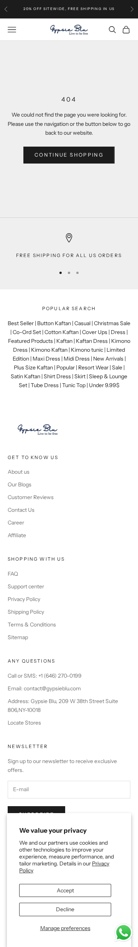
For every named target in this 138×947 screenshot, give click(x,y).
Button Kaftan (54, 323)
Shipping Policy (26, 611)
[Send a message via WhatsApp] (123, 932)
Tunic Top (73, 385)
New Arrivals (108, 358)
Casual (82, 323)
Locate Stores (24, 722)
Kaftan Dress (92, 340)
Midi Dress (77, 358)
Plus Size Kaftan (33, 367)
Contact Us (21, 509)
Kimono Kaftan (49, 349)
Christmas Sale (112, 323)
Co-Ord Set (27, 332)
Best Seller (21, 323)
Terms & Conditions (32, 624)
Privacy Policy (24, 599)
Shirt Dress (57, 376)
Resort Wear (93, 367)
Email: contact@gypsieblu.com (44, 688)
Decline (65, 909)
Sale (117, 367)
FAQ (13, 573)
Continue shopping (69, 155)
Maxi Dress (46, 358)
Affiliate (17, 535)
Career (16, 522)
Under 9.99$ (104, 385)
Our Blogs (19, 484)
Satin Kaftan (25, 376)
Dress (118, 332)
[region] (69, 246)
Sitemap (18, 637)
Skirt (79, 376)
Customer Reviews (31, 497)
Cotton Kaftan (61, 332)
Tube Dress (45, 385)
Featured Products (30, 340)
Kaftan (64, 340)
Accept (65, 890)
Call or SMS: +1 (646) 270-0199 (45, 675)
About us (19, 471)
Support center (26, 586)
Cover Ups (94, 332)
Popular (65, 367)
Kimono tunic (87, 349)
